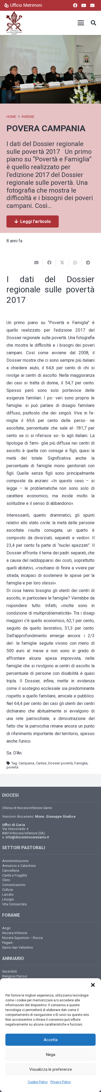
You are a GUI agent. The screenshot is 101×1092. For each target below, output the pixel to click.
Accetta (51, 1039)
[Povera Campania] (50, 38)
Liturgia (8, 899)
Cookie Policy (38, 1082)
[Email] (92, 5)
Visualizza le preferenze (50, 1069)
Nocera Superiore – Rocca (22, 938)
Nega (50, 1054)
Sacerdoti (9, 971)
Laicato (8, 894)
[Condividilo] (49, 262)
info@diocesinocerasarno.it (27, 837)
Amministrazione (15, 861)
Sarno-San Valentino (17, 947)
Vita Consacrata (14, 904)
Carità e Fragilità (14, 875)
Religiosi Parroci (14, 976)
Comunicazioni (13, 885)
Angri (6, 928)
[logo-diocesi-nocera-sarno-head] (14, 23)
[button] (93, 985)
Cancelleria (10, 870)
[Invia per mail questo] (36, 262)
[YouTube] (83, 5)
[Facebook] (75, 5)
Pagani (7, 943)
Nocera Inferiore (14, 933)
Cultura (7, 890)
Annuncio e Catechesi (19, 866)
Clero (6, 880)
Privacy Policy (60, 1082)
